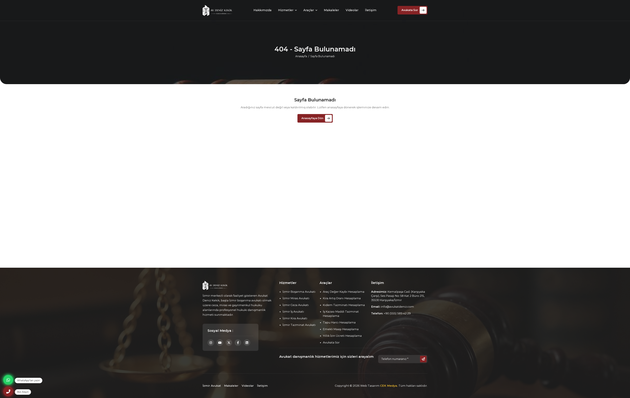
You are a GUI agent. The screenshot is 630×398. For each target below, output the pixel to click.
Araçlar (308, 10)
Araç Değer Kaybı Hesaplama (343, 291)
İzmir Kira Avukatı (295, 318)
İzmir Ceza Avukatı (296, 305)
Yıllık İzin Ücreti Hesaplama (342, 335)
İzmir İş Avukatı (293, 311)
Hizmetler (286, 10)
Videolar (352, 10)
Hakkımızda (262, 10)
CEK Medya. (389, 385)
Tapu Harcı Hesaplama (339, 322)
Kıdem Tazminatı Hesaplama (344, 305)
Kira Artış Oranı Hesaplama (342, 298)
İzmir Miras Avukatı (296, 298)
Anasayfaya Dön (312, 118)
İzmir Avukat (212, 385)
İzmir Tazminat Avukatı (299, 325)
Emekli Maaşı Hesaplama (341, 329)
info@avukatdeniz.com (397, 306)
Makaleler (331, 10)
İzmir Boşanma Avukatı (299, 291)
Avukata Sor (409, 10)
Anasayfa (301, 56)
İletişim (370, 10)
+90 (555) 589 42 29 (397, 313)
